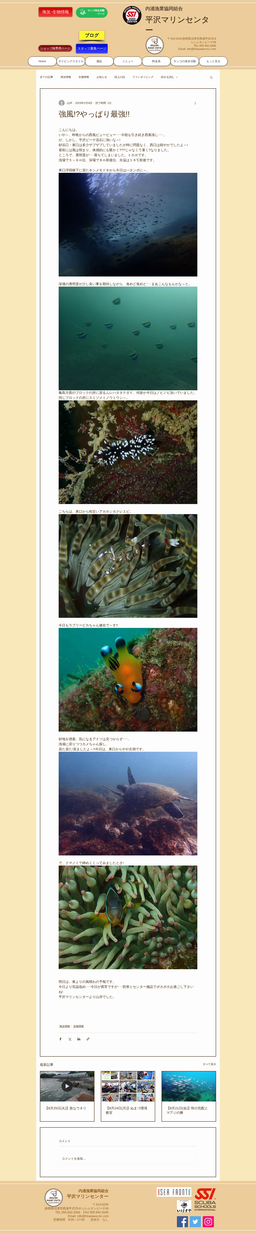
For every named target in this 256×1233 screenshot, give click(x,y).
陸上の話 (120, 76)
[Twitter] (195, 1221)
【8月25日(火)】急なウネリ (65, 1108)
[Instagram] (208, 1221)
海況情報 (66, 76)
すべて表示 (209, 1064)
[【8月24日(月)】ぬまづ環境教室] (128, 1086)
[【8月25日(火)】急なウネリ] (67, 1086)
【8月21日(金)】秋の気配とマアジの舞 (187, 1110)
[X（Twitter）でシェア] (69, 1039)
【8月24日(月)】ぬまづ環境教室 (126, 1110)
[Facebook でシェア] (60, 1039)
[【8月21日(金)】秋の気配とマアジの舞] (189, 1086)
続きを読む (167, 76)
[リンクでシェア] (88, 1039)
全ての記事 (46, 76)
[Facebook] (182, 1221)
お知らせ (102, 76)
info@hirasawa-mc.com (201, 48)
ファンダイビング (142, 76)
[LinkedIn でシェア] (79, 1039)
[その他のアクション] (195, 103)
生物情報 (84, 76)
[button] (71, 61)
